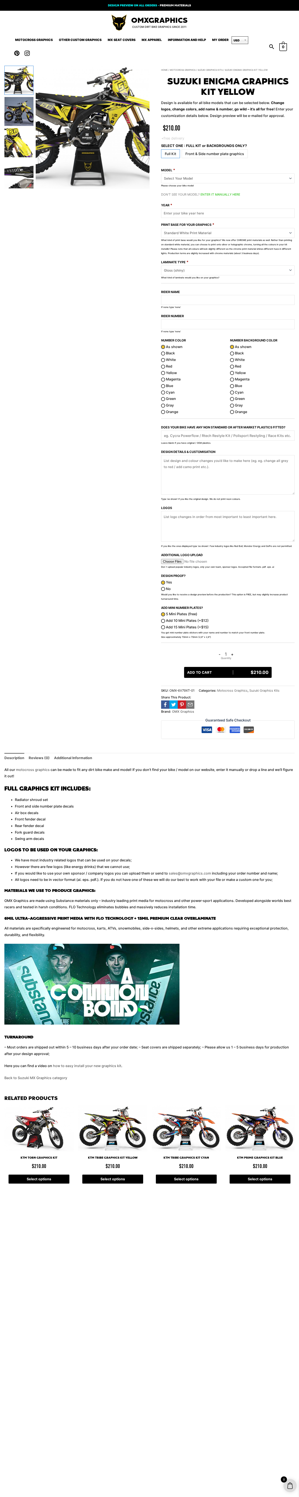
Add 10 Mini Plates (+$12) (187, 620)
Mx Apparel (152, 40)
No (168, 589)
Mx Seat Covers (121, 40)
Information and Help (187, 40)
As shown (174, 347)
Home (164, 70)
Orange (171, 412)
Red (168, 366)
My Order (220, 40)
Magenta (173, 379)
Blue (169, 386)
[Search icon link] (271, 47)
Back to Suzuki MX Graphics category (35, 1078)
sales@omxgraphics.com (190, 873)
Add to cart (228, 672)
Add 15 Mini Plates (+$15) (187, 627)
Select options (39, 1179)
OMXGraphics (159, 20)
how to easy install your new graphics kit (87, 1066)
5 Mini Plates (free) (181, 614)
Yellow (171, 373)
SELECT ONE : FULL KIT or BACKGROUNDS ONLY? (204, 145)
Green (170, 398)
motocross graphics (33, 769)
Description (14, 758)
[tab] (14, 758)
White (170, 359)
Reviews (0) (39, 758)
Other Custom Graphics (80, 40)
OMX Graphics (183, 711)
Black (170, 353)
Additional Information (73, 758)
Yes (168, 582)
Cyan (170, 392)
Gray (169, 405)
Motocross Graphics (34, 40)
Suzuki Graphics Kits (210, 70)
